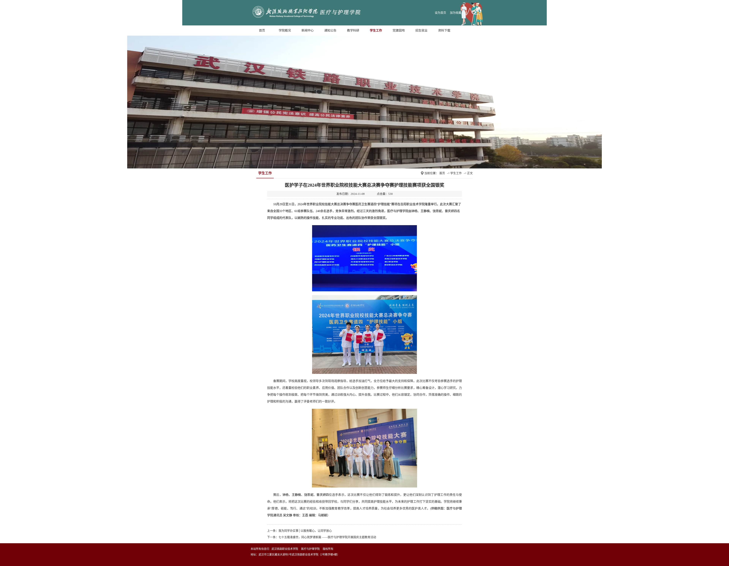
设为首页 (440, 12)
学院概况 (285, 30)
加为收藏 (455, 12)
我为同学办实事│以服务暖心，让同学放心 (305, 530)
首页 (262, 30)
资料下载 (444, 30)
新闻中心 (307, 30)
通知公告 (330, 30)
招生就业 (421, 30)
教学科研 (353, 30)
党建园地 (399, 30)
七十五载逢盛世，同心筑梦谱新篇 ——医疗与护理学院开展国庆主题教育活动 (327, 537)
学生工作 (376, 30)
